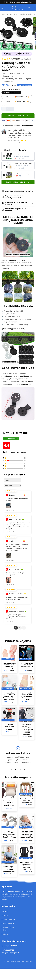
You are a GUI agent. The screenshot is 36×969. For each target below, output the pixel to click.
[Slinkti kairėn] (2, 33)
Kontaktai (5, 934)
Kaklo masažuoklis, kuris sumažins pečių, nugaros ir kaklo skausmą (9, 834)
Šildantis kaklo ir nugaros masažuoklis (26, 800)
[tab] (16, 143)
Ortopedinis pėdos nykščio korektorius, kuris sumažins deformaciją (9, 696)
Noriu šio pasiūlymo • (18, 182)
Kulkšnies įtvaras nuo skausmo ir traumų (9, 727)
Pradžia (4, 14)
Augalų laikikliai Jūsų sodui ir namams (23, 174)
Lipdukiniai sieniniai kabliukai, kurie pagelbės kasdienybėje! (23, 163)
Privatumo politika (8, 919)
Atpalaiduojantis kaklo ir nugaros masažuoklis (9, 803)
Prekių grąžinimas (8, 923)
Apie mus (5, 915)
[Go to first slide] (23, 142)
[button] (2, 7)
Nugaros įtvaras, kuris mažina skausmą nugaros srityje (9, 869)
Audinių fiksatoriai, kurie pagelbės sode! (23, 154)
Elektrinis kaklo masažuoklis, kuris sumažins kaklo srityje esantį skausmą (26, 834)
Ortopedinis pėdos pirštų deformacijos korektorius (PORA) (26, 696)
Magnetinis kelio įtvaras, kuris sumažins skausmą (9, 665)
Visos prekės (13, 14)
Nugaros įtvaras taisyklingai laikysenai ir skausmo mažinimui (26, 866)
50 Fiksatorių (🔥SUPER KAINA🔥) (16, 101)
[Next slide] (24, 769)
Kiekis (3, 106)
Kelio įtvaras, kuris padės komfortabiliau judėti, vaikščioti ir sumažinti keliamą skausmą (26, 729)
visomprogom (14, 961)
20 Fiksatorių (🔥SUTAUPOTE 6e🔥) (17, 97)
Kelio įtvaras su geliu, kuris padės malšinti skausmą (27, 665)
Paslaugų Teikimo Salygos (8, 929)
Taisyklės (5, 911)
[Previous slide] (12, 142)
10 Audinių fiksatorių (11, 92)
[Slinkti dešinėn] (33, 33)
